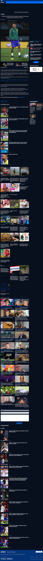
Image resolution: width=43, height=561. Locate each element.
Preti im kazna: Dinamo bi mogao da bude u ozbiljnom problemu (18, 526)
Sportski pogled (18, 554)
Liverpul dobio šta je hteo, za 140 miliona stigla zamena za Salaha (18, 107)
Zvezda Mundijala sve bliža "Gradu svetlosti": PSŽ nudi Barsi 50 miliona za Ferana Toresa (18, 143)
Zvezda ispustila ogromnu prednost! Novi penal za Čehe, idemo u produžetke (18, 502)
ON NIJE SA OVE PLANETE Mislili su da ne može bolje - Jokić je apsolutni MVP (25, 64)
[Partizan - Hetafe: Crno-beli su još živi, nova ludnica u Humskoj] (4, 447)
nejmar (3, 101)
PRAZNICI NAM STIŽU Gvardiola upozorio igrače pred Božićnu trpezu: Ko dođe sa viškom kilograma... (32, 110)
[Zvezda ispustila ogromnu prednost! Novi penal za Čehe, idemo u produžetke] (4, 506)
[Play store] (3, 559)
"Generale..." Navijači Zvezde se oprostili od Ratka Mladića (18, 490)
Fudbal (3, 14)
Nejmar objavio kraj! (13, 154)
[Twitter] (40, 552)
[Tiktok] (41, 552)
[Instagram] (38, 552)
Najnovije (5, 554)
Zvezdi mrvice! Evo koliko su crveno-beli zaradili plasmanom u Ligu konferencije (19, 455)
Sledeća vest (26, 67)
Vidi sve (36, 62)
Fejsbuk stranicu (21, 97)
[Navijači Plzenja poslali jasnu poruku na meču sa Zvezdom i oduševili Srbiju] (4, 542)
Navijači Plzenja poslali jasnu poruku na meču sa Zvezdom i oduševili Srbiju (19, 538)
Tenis (12, 554)
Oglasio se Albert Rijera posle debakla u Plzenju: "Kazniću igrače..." (19, 431)
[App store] (10, 559)
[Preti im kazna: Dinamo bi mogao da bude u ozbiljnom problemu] (4, 530)
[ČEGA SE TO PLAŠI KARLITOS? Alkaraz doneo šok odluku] (4, 64)
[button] (19, 20)
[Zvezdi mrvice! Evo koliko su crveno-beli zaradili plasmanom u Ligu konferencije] (4, 459)
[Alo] (1, 0)
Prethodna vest (4, 67)
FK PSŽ (6, 101)
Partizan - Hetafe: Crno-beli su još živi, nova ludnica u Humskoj (18, 443)
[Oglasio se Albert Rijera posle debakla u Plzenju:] (4, 435)
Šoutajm (14, 554)
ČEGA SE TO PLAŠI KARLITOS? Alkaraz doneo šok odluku (10, 64)
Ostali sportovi (23, 554)
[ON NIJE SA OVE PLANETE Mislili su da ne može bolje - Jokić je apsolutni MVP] (18, 64)
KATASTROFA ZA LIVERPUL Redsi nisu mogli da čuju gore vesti (39, 108)
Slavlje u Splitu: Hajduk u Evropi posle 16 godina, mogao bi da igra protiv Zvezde (19, 467)
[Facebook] (36, 552)
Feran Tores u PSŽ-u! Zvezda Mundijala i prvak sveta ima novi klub (18, 119)
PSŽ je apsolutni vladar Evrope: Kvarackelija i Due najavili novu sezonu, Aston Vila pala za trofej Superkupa (18, 131)
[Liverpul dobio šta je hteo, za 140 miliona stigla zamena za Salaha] (4, 112)
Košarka (10, 554)
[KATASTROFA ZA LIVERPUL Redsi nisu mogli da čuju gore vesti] (39, 104)
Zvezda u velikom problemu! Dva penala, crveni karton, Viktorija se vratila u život (18, 514)
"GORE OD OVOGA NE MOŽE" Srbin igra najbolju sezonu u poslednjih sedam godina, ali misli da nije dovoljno (33, 121)
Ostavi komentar (19, 423)
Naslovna (2, 554)
